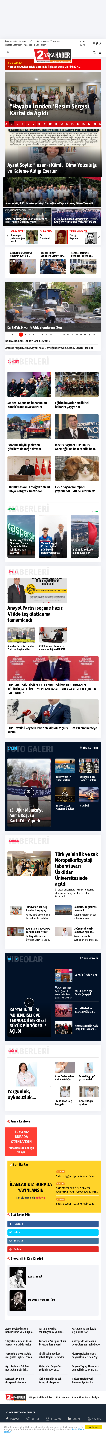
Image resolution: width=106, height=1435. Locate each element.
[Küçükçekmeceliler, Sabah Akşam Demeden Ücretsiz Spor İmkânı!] (39, 266)
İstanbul (84, 805)
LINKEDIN (76, 1418)
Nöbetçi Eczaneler (13, 45)
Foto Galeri (13, 41)
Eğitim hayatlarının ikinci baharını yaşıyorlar (72, 405)
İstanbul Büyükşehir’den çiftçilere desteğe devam (24, 447)
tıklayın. (21, 1152)
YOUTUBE (96, 1418)
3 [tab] (97, 511)
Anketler (56, 41)
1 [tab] (93, 511)
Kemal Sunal (35, 1276)
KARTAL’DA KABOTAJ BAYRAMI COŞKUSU (27, 341)
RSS (58, 1397)
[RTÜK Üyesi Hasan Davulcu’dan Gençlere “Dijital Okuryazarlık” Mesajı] (76, 217)
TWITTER (35, 1418)
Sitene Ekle (77, 1397)
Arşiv (87, 1397)
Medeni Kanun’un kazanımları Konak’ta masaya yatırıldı (27, 405)
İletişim (95, 1397)
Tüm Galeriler (91, 748)
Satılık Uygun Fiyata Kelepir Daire (75, 1176)
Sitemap (65, 1397)
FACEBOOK (14, 1418)
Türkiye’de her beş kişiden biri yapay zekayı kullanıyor (36, 910)
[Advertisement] (53, 19)
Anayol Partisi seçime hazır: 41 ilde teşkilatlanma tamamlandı (35, 614)
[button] (100, 53)
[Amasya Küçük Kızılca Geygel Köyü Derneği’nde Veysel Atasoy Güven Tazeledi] (52, 192)
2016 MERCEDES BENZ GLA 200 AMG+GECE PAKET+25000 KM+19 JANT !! (76, 1192)
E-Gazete (45, 41)
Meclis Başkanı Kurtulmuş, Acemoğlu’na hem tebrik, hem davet (75, 447)
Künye (32, 1397)
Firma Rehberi (29, 45)
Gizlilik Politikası (45, 1397)
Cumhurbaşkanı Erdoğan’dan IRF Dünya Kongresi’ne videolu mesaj (29, 489)
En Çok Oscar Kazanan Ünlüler (65, 807)
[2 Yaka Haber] (53, 55)
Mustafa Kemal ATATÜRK (41, 1300)
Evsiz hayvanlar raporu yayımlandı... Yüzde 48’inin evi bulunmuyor (75, 489)
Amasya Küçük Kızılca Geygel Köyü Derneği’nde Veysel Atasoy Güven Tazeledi (49, 347)
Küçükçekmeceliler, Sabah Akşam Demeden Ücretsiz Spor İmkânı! (46, 66)
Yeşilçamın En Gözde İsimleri (88, 778)
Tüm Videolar (91, 958)
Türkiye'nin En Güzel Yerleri (63, 778)
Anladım (93, 1427)
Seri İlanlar (41, 45)
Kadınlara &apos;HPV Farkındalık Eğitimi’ (38, 930)
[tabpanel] (21, 536)
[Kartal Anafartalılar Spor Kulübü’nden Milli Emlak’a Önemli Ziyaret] (27, 217)
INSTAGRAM (56, 1418)
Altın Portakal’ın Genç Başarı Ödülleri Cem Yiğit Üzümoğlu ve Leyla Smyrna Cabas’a (69, 257)
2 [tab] (96, 511)
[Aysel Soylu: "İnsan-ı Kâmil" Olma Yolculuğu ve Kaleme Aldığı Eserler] (53, 153)
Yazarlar (36, 41)
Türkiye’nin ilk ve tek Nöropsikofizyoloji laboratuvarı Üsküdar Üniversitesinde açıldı (76, 869)
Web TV (25, 41)
